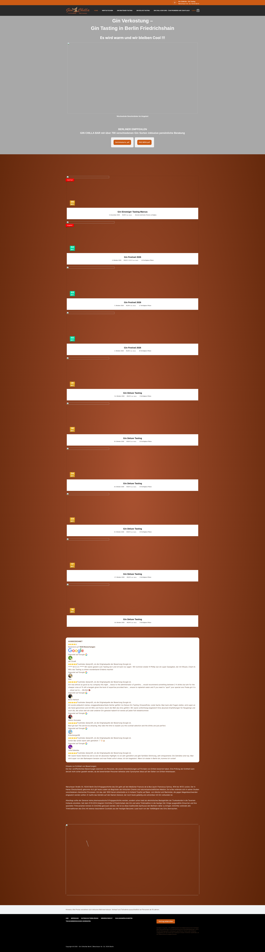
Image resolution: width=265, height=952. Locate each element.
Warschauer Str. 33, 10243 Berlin (188, 3)
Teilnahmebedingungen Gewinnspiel (78, 921)
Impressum (75, 918)
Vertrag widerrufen (166, 921)
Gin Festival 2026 (132, 257)
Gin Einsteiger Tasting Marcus (133, 212)
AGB (67, 918)
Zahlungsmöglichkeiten (123, 918)
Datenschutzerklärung (89, 918)
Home (96, 10)
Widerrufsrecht (107, 918)
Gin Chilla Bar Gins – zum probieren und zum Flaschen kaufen (175, 10)
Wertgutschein (107, 10)
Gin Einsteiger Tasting (124, 10)
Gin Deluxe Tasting (143, 10)
